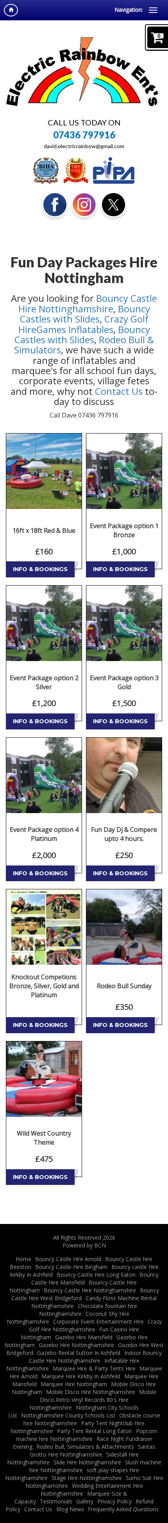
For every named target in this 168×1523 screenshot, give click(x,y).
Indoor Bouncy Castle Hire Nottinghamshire (95, 1356)
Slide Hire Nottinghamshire (87, 1462)
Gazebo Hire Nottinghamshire (76, 1345)
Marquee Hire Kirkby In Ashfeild (80, 1376)
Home (23, 1259)
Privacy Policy (114, 1501)
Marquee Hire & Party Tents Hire (94, 1368)
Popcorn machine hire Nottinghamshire (87, 1434)
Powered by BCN (84, 1245)
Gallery (84, 1501)
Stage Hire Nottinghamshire (87, 1478)
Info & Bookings (40, 569)
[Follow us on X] (113, 204)
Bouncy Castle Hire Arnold (68, 1259)
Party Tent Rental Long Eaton (94, 1431)
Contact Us (119, 391)
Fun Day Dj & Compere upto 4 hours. (124, 834)
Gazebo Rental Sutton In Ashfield (78, 1352)
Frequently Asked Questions (123, 1509)
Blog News (70, 1509)
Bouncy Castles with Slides (85, 313)
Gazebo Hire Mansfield (84, 1337)
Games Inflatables (74, 329)
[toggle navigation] (153, 10)
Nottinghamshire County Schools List (68, 1415)
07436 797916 (84, 135)
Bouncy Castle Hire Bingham (71, 1266)
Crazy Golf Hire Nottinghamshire (95, 1325)
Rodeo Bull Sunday (124, 986)
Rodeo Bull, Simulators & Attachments (85, 1446)
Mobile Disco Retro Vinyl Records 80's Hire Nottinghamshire (92, 1399)
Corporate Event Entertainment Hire (98, 1321)
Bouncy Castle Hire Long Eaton (96, 1274)
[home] (11, 10)
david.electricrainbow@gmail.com (84, 146)
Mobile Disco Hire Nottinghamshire (90, 1392)
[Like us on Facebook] (54, 204)
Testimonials (56, 1501)
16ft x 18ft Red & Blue (44, 530)
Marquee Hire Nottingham (74, 1384)
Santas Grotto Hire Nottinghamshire (92, 1450)
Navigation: (128, 9)
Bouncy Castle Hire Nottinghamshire (87, 303)
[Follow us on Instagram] (84, 204)
